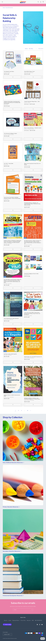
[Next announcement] (44, 5)
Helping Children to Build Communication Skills (12, 396)
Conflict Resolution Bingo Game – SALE (32, 101)
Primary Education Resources (10, 507)
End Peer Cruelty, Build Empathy (10, 353)
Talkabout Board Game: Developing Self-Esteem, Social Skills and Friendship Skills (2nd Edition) (12, 102)
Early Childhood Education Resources (13, 462)
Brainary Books (8, 638)
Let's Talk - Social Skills (8, 163)
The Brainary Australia (13, 638)
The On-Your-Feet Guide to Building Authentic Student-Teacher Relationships (12, 198)
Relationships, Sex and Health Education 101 (33, 356)
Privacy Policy (23, 620)
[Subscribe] (32, 609)
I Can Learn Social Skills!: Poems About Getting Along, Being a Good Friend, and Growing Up (32, 313)
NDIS (33, 620)
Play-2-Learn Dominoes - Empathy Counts (32, 127)
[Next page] (30, 410)
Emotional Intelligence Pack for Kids (31, 273)
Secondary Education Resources (11, 551)
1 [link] (15, 410)
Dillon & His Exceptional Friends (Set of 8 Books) (32, 164)
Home (4, 7)
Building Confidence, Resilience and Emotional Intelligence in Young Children (32, 399)
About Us (5, 620)
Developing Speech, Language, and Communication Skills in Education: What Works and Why (32, 203)
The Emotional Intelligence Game (10, 133)
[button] (2, 2)
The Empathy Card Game (9, 71)
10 (27, 410)
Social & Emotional (9, 7)
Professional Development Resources (12, 595)
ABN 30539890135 (38, 620)
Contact (9, 620)
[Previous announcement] (2, 5)
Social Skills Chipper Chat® (29, 71)
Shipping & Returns (15, 620)
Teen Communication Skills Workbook (11, 318)
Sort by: (26, 48)
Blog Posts (29, 620)
